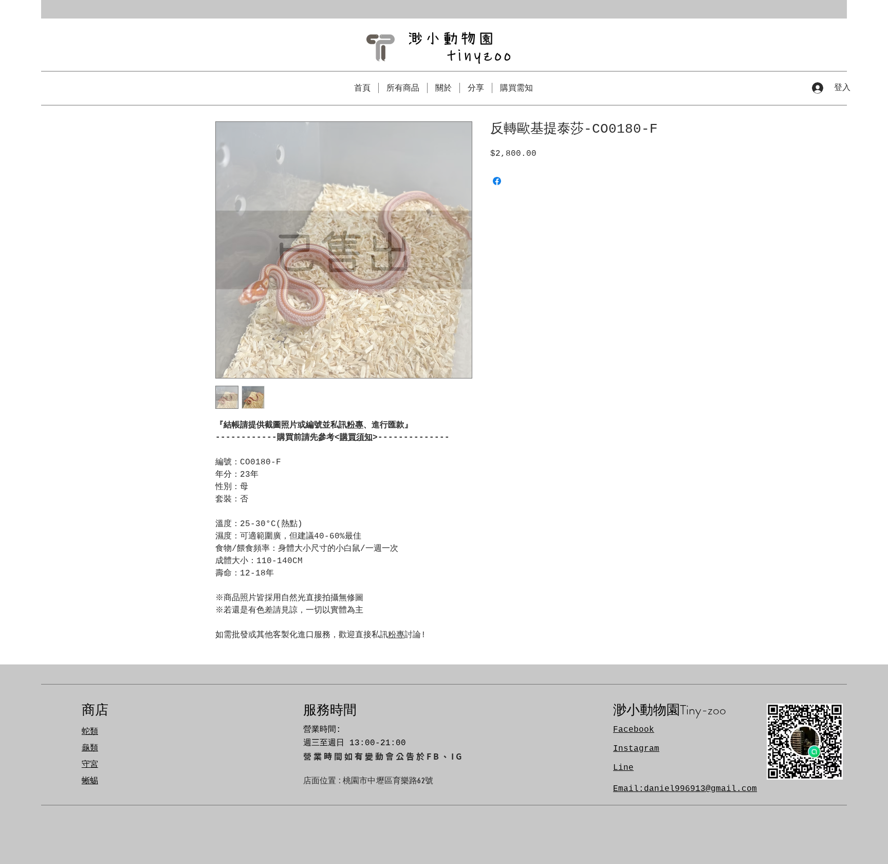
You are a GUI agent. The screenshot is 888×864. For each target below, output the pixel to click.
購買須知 (356, 437)
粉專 (355, 425)
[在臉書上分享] (497, 181)
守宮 (90, 764)
